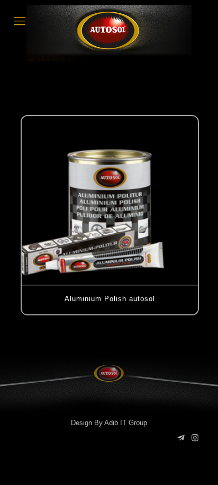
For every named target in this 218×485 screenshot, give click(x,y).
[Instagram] (195, 437)
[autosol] (109, 33)
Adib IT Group (125, 423)
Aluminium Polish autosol (110, 299)
